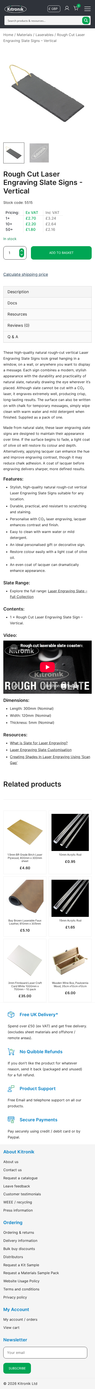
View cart (11, 1327)
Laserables (44, 35)
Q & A (13, 336)
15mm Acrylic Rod (70, 920)
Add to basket (61, 253)
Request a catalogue (20, 1178)
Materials (24, 35)
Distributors (13, 1257)
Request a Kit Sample (21, 1265)
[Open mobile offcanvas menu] (87, 8)
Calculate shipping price (25, 274)
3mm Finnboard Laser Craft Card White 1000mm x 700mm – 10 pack (25, 986)
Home (8, 35)
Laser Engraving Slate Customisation (41, 750)
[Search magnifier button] (86, 20)
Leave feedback (16, 1186)
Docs (12, 303)
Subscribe (17, 1368)
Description (18, 291)
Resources (17, 314)
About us (10, 1162)
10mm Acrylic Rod (70, 854)
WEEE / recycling (17, 1202)
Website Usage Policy (21, 1281)
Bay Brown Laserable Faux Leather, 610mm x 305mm (24, 922)
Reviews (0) (19, 325)
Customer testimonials (22, 1194)
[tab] (47, 291)
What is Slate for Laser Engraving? (39, 743)
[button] (21, 255)
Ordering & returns (18, 1232)
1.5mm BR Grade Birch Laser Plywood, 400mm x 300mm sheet (25, 858)
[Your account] (67, 8)
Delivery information (20, 1240)
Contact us (12, 1170)
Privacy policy (15, 1297)
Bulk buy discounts (19, 1248)
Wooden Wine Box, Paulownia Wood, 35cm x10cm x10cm (70, 984)
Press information (18, 1210)
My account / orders (20, 1319)
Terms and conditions (21, 1289)
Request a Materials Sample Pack (31, 1273)
